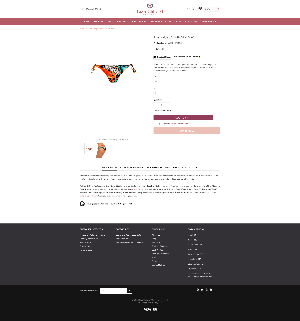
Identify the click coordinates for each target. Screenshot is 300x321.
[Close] (194, 133)
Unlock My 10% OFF (173, 178)
